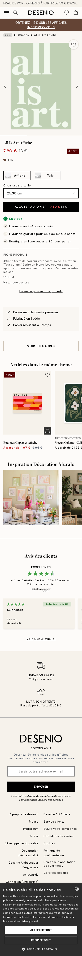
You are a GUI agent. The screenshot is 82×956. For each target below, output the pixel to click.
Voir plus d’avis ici (41, 639)
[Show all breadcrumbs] (7, 35)
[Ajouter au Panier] (47, 431)
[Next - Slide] (77, 86)
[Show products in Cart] (75, 13)
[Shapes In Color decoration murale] (31, 497)
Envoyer (41, 786)
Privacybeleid (30, 921)
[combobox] (77, 889)
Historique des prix (16, 282)
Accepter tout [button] (41, 930)
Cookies (49, 843)
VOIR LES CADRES (41, 346)
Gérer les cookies (56, 873)
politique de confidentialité (41, 796)
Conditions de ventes (59, 836)
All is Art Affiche (45, 35)
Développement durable (21, 843)
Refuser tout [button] (41, 940)
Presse (33, 821)
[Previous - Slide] (5, 86)
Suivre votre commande (60, 829)
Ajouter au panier (41, 207)
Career (33, 836)
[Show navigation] (6, 13)
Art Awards (30, 874)
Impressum (30, 829)
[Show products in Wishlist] (66, 13)
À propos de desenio (23, 814)
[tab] (13, 134)
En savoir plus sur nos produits (40, 291)
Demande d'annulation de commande (59, 863)
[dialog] (41, 919)
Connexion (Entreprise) (22, 882)
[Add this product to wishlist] (74, 44)
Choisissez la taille (17, 185)
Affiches (23, 35)
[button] (41, 949)
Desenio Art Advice (57, 814)
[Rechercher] (15, 13)
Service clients (54, 821)
